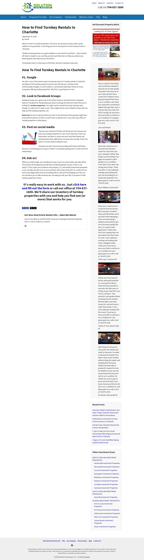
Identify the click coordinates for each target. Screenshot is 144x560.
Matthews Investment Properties (106, 477)
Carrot (88, 557)
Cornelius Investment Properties (106, 484)
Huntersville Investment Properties (107, 463)
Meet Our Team (86, 17)
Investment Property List (51, 541)
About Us (101, 3)
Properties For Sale (37, 17)
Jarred (26, 39)
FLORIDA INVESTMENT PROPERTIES (106, 501)
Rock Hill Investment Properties (105, 497)
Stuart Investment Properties (105, 526)
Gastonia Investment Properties (106, 488)
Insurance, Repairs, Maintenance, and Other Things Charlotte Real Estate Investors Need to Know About (105, 413)
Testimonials (70, 17)
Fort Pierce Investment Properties (106, 510)
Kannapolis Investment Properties (106, 474)
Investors (110, 3)
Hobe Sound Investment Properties (107, 513)
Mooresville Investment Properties (107, 467)
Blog (105, 17)
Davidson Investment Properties (106, 481)
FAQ (98, 17)
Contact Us (119, 3)
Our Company (55, 17)
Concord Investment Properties (105, 470)
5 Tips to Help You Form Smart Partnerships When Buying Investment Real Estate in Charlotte (106, 434)
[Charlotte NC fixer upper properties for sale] (106, 43)
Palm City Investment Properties (106, 517)
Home (94, 3)
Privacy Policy (82, 541)
